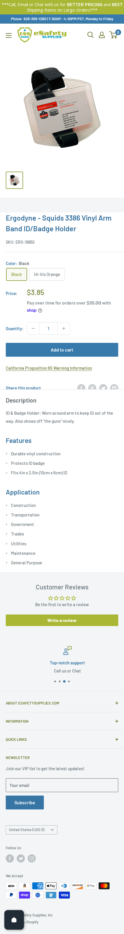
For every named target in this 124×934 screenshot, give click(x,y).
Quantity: (14, 328)
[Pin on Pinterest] (92, 388)
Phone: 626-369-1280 (28, 18)
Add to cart (62, 349)
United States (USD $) (26, 829)
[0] (113, 34)
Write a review (62, 620)
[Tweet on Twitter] (103, 388)
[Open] (14, 920)
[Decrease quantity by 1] (33, 328)
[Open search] (90, 35)
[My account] (102, 35)
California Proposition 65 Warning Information (49, 368)
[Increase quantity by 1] (64, 328)
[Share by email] (114, 388)
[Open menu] (9, 35)
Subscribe (24, 802)
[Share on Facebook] (81, 388)
